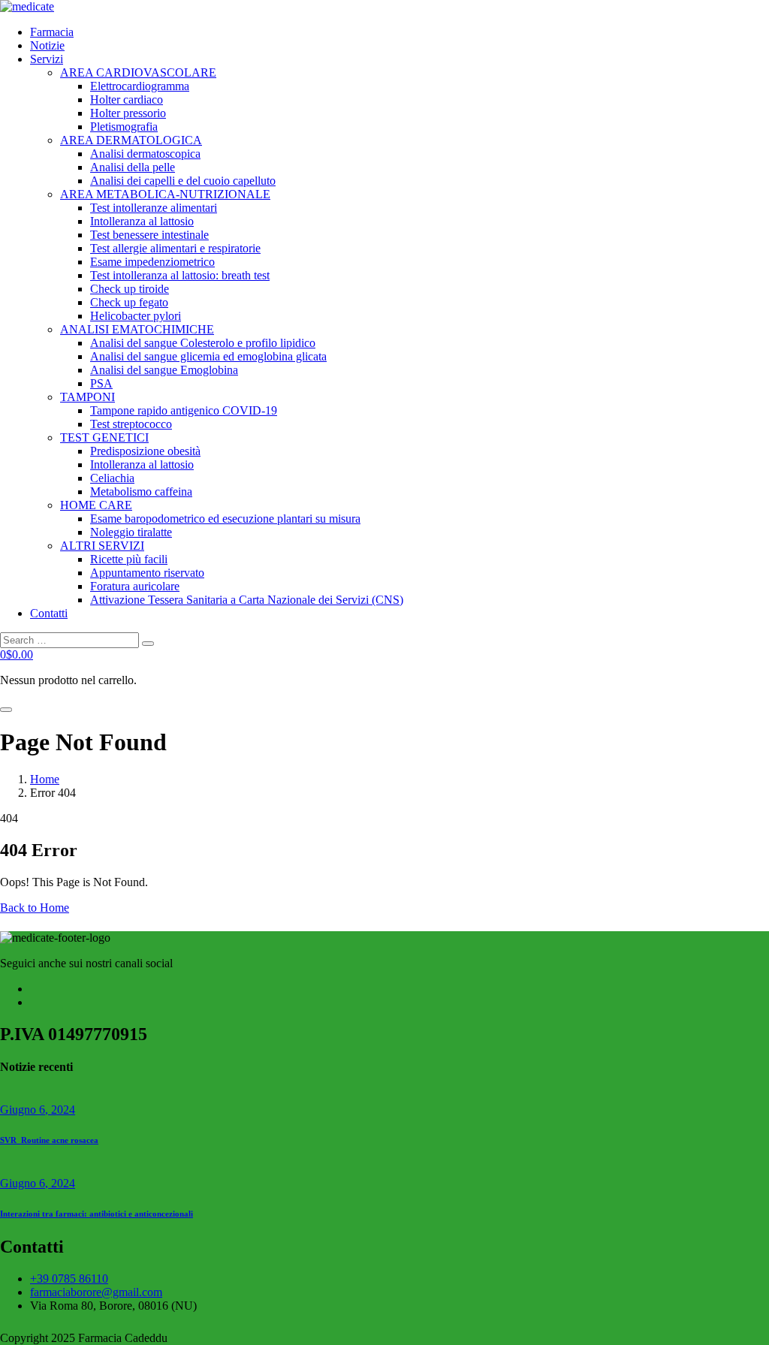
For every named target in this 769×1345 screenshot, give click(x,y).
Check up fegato (129, 302)
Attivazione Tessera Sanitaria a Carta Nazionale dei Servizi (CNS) (246, 599)
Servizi (46, 59)
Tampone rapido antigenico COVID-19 (183, 410)
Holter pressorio (128, 113)
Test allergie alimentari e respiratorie (175, 248)
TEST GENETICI (104, 437)
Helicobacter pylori (135, 315)
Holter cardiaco (126, 99)
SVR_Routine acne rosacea (49, 1139)
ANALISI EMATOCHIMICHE (137, 329)
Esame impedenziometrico (152, 261)
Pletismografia (124, 126)
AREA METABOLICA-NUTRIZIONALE (165, 194)
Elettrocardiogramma (139, 86)
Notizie (47, 45)
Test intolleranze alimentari (153, 207)
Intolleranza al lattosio (142, 221)
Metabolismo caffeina (141, 491)
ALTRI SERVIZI (102, 545)
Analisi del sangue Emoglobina (164, 369)
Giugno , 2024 (37, 1109)
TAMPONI (87, 397)
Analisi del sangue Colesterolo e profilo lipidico (202, 342)
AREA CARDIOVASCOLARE (138, 72)
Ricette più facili (128, 559)
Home (44, 779)
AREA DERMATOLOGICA (131, 140)
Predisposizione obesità (145, 451)
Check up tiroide (129, 288)
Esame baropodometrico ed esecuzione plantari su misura (225, 518)
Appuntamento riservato (147, 572)
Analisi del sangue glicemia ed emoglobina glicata (208, 356)
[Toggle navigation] (6, 709)
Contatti (49, 613)
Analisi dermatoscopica (145, 153)
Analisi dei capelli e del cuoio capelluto (183, 180)
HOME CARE (96, 505)
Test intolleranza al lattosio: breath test (180, 275)
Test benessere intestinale (149, 234)
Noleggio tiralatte (131, 532)
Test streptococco (131, 424)
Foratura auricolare (134, 586)
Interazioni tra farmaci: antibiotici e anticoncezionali (96, 1213)
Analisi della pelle (132, 167)
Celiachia (112, 478)
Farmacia (52, 32)
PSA (101, 383)
